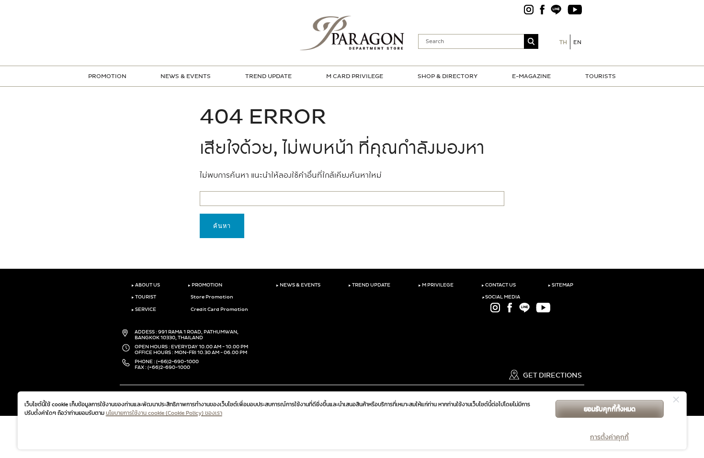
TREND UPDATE (268, 76)
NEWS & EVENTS (185, 76)
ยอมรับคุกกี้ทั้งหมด (610, 409)
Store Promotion (211, 297)
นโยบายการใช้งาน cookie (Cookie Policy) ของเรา (164, 413)
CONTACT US (498, 285)
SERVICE (143, 309)
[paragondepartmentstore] (352, 32)
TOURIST (143, 297)
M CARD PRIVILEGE (354, 76)
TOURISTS (600, 76)
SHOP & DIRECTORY (447, 76)
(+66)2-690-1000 (177, 362)
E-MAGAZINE (531, 76)
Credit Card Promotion (219, 309)
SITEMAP (560, 285)
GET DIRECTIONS (552, 375)
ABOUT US (145, 285)
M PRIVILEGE (436, 285)
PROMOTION (107, 76)
